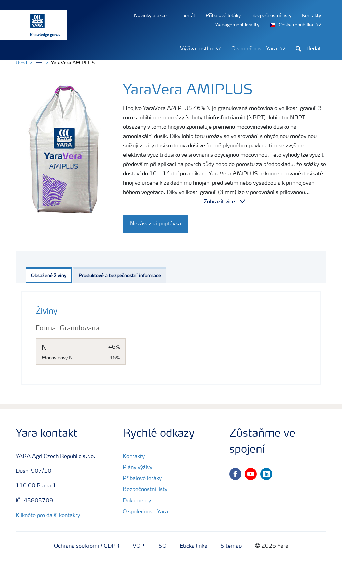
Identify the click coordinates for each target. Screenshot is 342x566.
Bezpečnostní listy (145, 489)
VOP (138, 546)
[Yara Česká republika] (30, 25)
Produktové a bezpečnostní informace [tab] (120, 275)
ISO (161, 546)
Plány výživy (137, 467)
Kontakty (134, 456)
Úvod (21, 63)
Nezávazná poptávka (155, 224)
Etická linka (193, 546)
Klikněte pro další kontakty (48, 515)
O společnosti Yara (145, 512)
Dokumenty (137, 501)
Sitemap (231, 546)
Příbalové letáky (142, 478)
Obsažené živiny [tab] (48, 275)
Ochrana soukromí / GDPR (86, 546)
